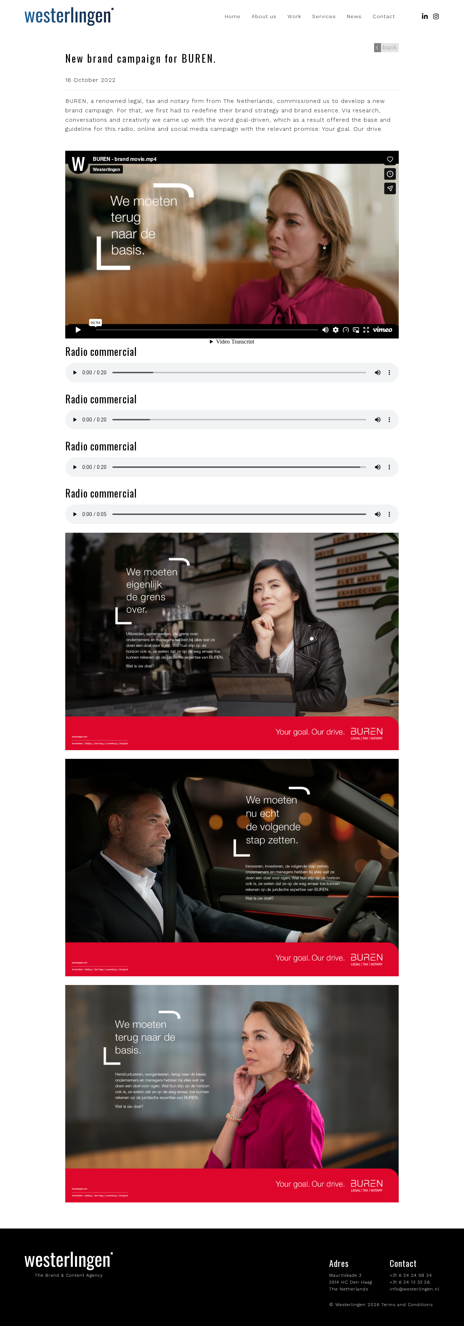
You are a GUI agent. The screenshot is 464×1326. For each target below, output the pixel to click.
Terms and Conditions (407, 1304)
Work (294, 16)
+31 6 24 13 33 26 (410, 1282)
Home (233, 16)
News (354, 16)
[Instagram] (436, 16)
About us (264, 16)
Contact (384, 16)
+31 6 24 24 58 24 (411, 1275)
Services (324, 16)
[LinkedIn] (425, 16)
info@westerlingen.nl (414, 1289)
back (390, 47)
